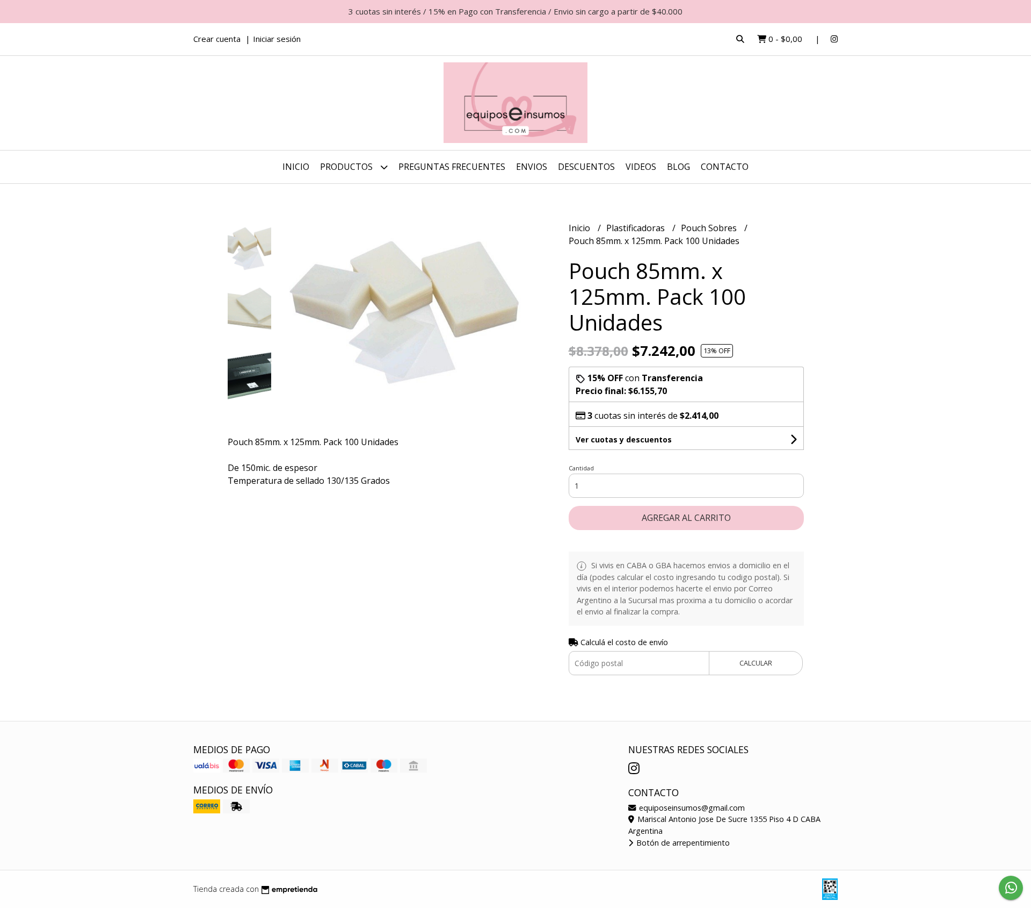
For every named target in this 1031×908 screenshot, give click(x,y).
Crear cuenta (217, 38)
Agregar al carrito (686, 518)
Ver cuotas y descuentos (624, 439)
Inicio (295, 167)
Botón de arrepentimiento (682, 843)
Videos (641, 167)
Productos (347, 167)
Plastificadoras (636, 228)
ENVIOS (531, 167)
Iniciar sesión (277, 38)
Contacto (725, 167)
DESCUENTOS (586, 167)
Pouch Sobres (710, 228)
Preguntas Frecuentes (451, 167)
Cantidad (581, 468)
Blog (678, 167)
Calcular (755, 663)
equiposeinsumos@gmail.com (691, 808)
